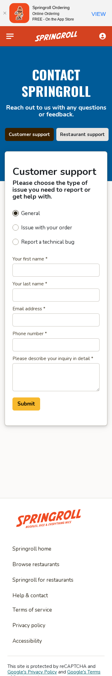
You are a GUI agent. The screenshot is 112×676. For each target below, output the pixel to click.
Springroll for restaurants (42, 580)
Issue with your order (46, 227)
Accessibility (27, 641)
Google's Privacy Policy (32, 672)
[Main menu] (10, 36)
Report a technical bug (47, 242)
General (30, 213)
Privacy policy (28, 625)
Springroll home (31, 548)
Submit (26, 403)
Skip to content (56, 19)
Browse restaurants (35, 564)
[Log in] (103, 36)
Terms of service (32, 609)
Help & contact (30, 595)
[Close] (5, 13)
